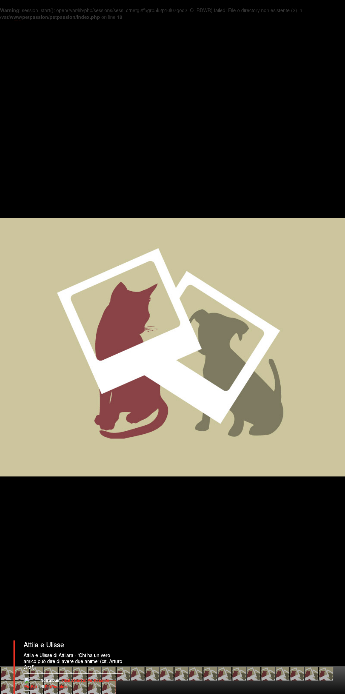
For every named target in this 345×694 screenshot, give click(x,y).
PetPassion (56, 687)
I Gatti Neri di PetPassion (85, 680)
